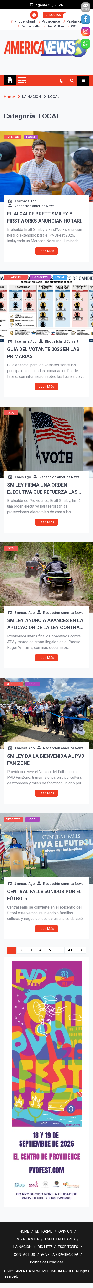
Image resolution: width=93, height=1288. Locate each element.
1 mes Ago (22, 477)
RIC (73, 26)
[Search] (72, 81)
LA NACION (40, 277)
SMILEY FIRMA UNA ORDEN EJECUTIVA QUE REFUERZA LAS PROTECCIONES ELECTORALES (42, 489)
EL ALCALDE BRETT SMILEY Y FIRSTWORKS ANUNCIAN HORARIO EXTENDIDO (45, 217)
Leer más (46, 251)
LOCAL (31, 137)
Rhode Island (24, 21)
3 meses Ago (24, 748)
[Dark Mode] (61, 81)
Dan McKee (55, 26)
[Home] (10, 80)
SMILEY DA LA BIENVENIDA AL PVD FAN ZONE (45, 759)
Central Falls (30, 26)
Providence (51, 21)
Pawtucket (74, 21)
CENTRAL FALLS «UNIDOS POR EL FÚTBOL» (44, 895)
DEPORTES (13, 684)
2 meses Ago (24, 612)
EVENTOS (12, 137)
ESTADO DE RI (15, 277)
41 (70, 950)
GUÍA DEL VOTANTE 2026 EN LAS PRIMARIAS (43, 352)
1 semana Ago (25, 201)
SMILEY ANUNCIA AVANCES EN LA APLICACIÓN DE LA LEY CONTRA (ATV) (45, 624)
